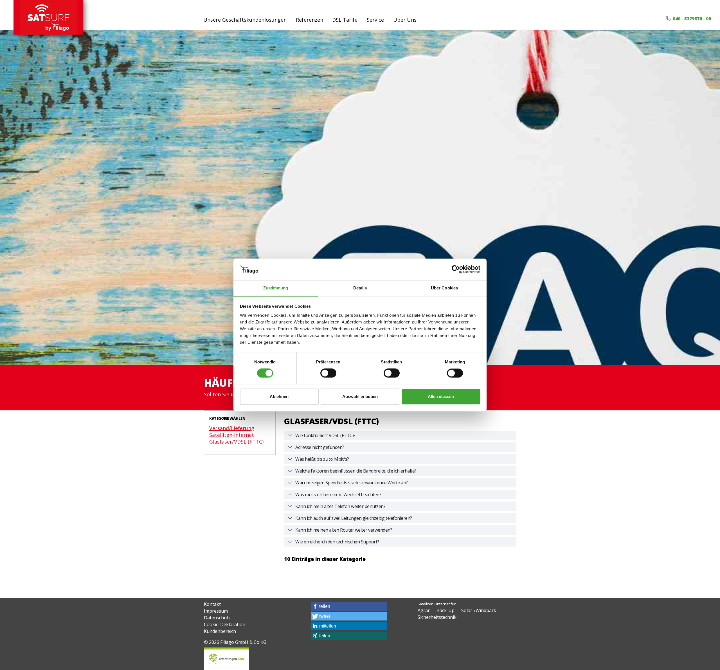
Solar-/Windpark (478, 610)
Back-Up (445, 610)
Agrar (424, 610)
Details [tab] (360, 287)
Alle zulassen (441, 396)
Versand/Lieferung (231, 428)
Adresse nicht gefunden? (319, 447)
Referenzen (309, 19)
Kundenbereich (220, 631)
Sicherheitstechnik (437, 617)
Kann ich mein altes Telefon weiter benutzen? (340, 506)
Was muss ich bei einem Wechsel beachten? (338, 494)
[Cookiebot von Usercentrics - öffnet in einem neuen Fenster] (455, 269)
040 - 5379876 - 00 (691, 18)
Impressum (216, 611)
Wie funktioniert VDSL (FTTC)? (325, 435)
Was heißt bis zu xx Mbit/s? (322, 459)
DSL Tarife (344, 19)
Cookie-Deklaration (224, 624)
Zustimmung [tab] (275, 287)
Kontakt (212, 604)
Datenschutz (217, 618)
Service (375, 19)
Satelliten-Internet (231, 434)
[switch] (328, 373)
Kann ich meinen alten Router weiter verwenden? (343, 530)
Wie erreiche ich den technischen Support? (337, 542)
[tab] (400, 435)
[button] (349, 606)
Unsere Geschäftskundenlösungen (245, 19)
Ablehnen (279, 396)
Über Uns (405, 19)
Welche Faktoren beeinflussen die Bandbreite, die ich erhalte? (356, 471)
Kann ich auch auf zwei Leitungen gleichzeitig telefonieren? (353, 518)
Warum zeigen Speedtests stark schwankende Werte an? (351, 483)
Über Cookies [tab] (444, 287)
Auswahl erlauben (360, 396)
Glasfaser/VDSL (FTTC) (236, 441)
